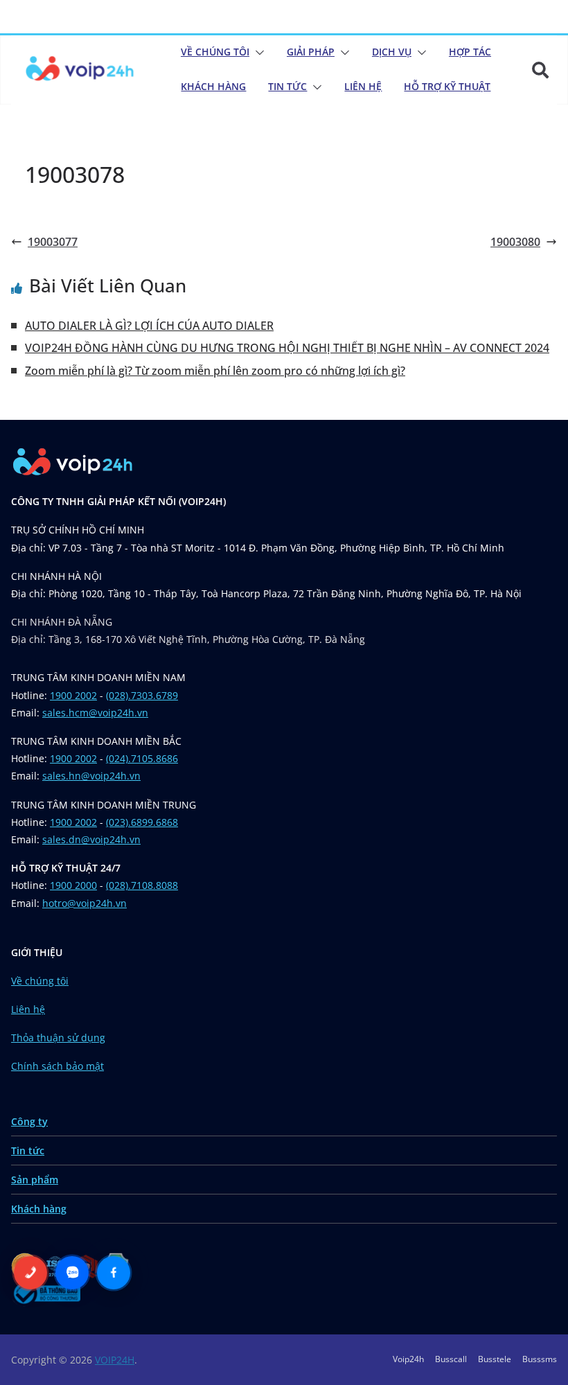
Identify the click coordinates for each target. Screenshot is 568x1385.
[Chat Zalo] (72, 1272)
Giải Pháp (311, 51)
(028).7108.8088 (142, 885)
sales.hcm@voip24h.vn (95, 712)
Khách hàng (38, 1208)
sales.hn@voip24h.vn (91, 775)
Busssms (539, 1359)
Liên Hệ (363, 86)
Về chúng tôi (215, 51)
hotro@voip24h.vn (84, 903)
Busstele (494, 1359)
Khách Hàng (213, 86)
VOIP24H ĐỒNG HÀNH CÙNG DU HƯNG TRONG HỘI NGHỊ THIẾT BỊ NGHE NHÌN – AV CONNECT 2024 (287, 347)
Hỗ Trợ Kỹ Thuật (447, 86)
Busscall (451, 1359)
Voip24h (408, 1359)
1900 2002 (73, 695)
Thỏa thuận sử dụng (58, 1037)
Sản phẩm (34, 1179)
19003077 (53, 241)
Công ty (29, 1121)
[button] (257, 52)
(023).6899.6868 (142, 822)
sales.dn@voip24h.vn (91, 839)
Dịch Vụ (391, 51)
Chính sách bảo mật (57, 1066)
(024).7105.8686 (142, 758)
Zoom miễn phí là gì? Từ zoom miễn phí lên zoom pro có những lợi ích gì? (215, 370)
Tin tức (27, 1150)
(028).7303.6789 (142, 695)
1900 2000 (73, 885)
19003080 (515, 241)
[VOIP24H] (79, 70)
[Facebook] (113, 1272)
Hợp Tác (470, 51)
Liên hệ (28, 1009)
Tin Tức (287, 86)
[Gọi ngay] (30, 1272)
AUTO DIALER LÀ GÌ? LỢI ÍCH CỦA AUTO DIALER (149, 325)
